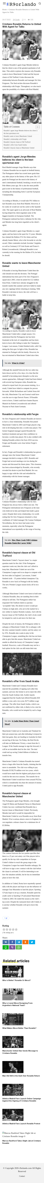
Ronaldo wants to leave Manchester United (18, 136)
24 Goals (16, 20)
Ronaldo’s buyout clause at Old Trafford (17, 142)
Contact (22, 1176)
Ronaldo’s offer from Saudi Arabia (15, 145)
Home (4, 9)
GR (6, 918)
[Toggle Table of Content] (36, 127)
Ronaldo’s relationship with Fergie (15, 139)
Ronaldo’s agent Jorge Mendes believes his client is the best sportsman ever (20, 132)
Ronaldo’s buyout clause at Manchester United (19, 148)
